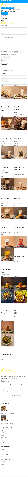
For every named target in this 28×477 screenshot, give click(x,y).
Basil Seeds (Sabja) (18, 108)
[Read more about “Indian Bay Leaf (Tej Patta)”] (16, 161)
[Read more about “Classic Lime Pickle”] (16, 304)
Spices (2, 16)
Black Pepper (5, 199)
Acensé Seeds (4, 410)
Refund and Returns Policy (7, 459)
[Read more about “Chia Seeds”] (3, 161)
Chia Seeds (4, 167)
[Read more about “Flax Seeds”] (16, 132)
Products (4, 73)
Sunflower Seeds (6, 107)
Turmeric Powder (19, 228)
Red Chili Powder (19, 257)
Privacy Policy (4, 454)
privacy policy (12, 54)
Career (2, 464)
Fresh (2, 440)
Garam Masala (6, 269)
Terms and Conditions (6, 451)
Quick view (7, 100)
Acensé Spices (4, 420)
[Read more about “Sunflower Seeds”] (3, 100)
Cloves (3, 228)
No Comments (10, 413)
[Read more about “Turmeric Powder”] (16, 221)
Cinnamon (17, 199)
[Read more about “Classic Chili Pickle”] (3, 348)
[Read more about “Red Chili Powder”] (16, 250)
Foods (2, 19)
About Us (3, 449)
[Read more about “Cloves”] (3, 221)
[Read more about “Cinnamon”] (16, 192)
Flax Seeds (17, 138)
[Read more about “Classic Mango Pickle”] (3, 304)
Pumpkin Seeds (6, 138)
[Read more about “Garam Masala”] (3, 263)
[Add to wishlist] (3, 104)
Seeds (2, 14)
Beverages (3, 437)
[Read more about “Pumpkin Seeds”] (3, 132)
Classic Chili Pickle (7, 355)
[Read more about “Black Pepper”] (3, 192)
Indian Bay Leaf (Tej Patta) (19, 168)
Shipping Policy (4, 456)
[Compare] (10, 100)
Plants (2, 442)
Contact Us (3, 461)
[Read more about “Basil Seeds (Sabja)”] (16, 100)
